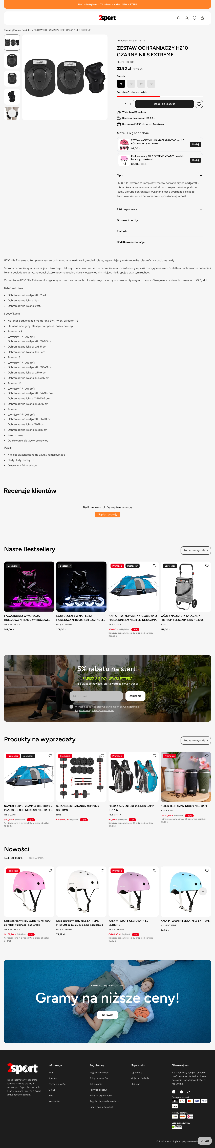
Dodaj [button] (195, 144)
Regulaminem (82, 710)
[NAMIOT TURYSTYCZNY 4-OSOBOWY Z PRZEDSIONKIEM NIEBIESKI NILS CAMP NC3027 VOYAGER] (134, 587)
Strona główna (12, 29)
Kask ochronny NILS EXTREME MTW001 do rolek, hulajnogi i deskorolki (27, 922)
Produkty (27, 29)
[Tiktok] (188, 1092)
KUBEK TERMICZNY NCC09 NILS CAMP (184, 806)
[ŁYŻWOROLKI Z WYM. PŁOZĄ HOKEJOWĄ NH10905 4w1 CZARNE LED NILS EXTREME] (81, 587)
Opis (120, 175)
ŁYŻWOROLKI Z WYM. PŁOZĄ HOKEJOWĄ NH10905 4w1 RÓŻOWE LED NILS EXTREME (26, 618)
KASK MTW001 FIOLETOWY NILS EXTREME (128, 922)
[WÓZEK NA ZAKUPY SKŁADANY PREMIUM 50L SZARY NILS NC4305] (186, 587)
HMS (58, 814)
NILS (163, 624)
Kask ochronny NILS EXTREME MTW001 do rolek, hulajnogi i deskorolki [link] (157, 158)
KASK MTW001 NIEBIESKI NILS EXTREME (185, 920)
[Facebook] (174, 1092)
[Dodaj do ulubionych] (199, 104)
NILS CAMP (115, 624)
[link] (124, 144)
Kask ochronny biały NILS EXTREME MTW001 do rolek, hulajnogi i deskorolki (79, 922)
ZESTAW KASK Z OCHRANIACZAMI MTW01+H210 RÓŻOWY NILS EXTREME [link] (157, 142)
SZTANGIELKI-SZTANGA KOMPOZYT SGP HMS (78, 808)
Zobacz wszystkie (194, 550)
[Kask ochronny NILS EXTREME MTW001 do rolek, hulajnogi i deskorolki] (29, 891)
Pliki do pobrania (127, 209)
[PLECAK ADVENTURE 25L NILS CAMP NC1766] (134, 777)
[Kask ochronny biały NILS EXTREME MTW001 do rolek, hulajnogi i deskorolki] (81, 891)
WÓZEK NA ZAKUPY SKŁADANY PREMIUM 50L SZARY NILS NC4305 (182, 617)
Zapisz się (135, 696)
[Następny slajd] (12, 113)
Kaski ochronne (13, 858)
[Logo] (107, 18)
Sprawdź (107, 1015)
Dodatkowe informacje (131, 242)
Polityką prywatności (103, 710)
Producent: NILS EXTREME (131, 40)
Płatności (122, 231)
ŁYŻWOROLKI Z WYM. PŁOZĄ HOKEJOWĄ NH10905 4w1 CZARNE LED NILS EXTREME (80, 618)
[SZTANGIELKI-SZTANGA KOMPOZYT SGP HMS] (81, 777)
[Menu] (12, 18)
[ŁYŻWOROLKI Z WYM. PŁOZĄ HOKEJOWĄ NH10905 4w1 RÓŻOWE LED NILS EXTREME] (29, 587)
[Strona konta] (187, 18)
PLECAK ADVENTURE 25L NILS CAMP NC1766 (131, 808)
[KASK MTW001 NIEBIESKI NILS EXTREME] (186, 891)
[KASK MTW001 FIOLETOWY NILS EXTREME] (134, 891)
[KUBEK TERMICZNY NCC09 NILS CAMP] (186, 777)
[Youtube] (181, 1092)
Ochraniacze (36, 858)
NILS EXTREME (12, 624)
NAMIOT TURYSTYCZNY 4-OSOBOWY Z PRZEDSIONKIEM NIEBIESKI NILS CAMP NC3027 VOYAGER (133, 618)
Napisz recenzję (107, 514)
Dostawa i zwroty (127, 220)
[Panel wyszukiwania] (179, 18)
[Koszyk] (202, 18)
